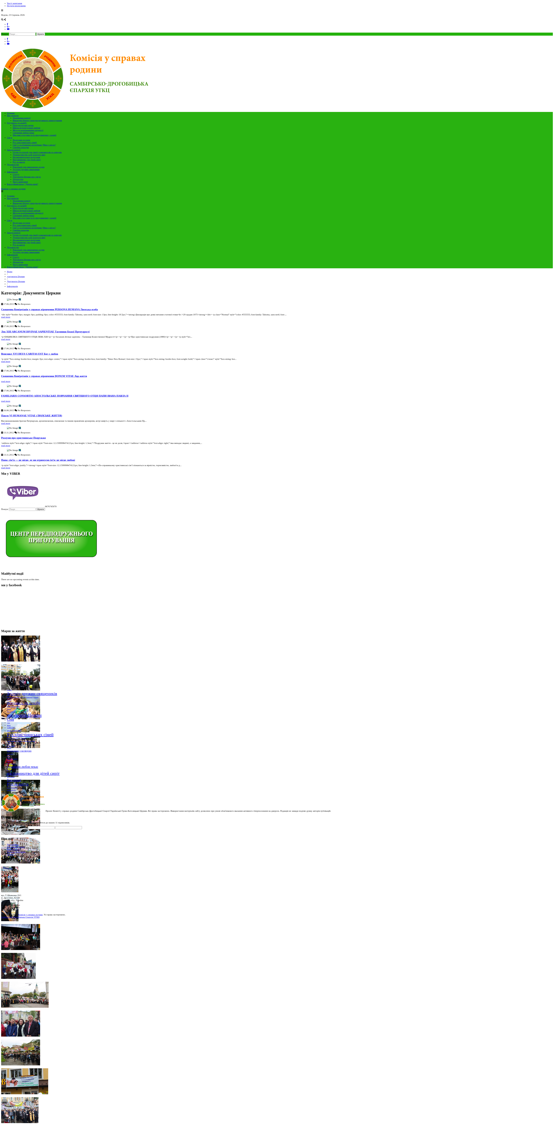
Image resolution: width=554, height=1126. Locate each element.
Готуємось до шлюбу (17, 123)
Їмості (9, 709)
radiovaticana (11, 790)
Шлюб (9, 748)
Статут (16, 174)
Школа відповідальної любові (26, 128)
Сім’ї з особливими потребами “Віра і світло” (34, 145)
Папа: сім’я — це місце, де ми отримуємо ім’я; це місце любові (38, 460)
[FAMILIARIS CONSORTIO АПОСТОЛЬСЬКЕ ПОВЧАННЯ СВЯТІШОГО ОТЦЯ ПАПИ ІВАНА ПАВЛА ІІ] (20, 386)
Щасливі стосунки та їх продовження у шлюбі (34, 135)
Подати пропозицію (16, 6)
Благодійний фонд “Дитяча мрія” (22, 184)
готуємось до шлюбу (23, 703)
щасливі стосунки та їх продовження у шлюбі (23, 697)
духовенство (14, 730)
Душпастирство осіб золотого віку (29, 155)
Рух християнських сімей (25, 142)
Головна (11, 113)
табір (9, 743)
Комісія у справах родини (13, 189)
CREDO (11, 727)
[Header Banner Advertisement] (50, 568)
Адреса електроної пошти (14, 827)
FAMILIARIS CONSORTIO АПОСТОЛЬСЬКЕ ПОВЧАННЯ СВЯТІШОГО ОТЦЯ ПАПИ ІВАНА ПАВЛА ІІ (64, 395)
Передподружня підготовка (16, 738)
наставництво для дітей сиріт (33, 773)
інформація (11, 764)
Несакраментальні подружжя (26, 157)
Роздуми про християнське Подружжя (23, 437)
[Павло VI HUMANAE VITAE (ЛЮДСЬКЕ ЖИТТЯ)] (20, 406)
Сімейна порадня (21, 147)
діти (8, 723)
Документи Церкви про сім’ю (27, 177)
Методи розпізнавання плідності (28, 130)
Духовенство (13, 164)
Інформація (12, 172)
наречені (10, 754)
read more (5, 317)
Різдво (9, 700)
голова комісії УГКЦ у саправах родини (21, 741)
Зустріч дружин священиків (32, 693)
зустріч (9, 690)
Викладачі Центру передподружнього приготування (37, 120)
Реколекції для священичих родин (28, 167)
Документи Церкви (16, 281)
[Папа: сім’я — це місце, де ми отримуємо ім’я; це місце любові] (20, 450)
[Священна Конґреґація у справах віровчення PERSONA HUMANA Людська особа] (20, 299)
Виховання (10, 777)
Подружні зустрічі (21, 140)
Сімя (10, 719)
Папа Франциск (12, 788)
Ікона (9, 725)
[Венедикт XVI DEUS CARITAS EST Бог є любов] (20, 344)
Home (9, 271)
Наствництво (13, 706)
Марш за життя (12, 759)
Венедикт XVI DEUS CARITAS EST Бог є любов (29, 353)
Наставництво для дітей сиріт (27, 160)
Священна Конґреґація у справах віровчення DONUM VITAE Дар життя (44, 376)
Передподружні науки (23, 125)
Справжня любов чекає (23, 133)
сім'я (8, 756)
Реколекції (14, 780)
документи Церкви (16, 276)
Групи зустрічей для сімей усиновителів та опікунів (37, 152)
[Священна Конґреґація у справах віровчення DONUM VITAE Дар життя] (20, 366)
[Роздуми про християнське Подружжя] (20, 428)
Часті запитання (14, 3)
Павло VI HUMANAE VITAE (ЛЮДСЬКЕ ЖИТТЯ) (31, 415)
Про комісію (13, 115)
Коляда (9, 770)
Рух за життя (19, 162)
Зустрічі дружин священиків (26, 169)
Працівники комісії (21, 118)
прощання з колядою (19, 750)
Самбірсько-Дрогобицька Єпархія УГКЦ (20, 917)
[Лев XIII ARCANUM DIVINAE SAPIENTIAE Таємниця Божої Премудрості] (20, 322)
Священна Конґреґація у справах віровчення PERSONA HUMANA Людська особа (49, 309)
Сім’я (9, 137)
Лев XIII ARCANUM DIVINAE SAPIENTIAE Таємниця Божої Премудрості (45, 331)
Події (9, 761)
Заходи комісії (13, 150)
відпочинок (11, 746)
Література (18, 179)
